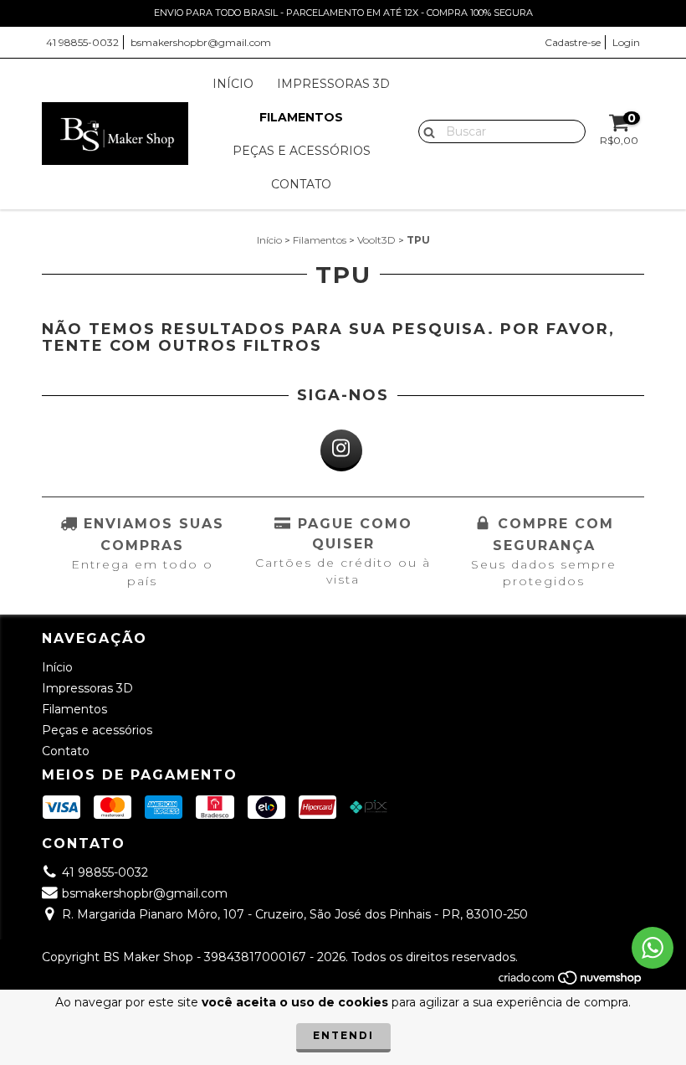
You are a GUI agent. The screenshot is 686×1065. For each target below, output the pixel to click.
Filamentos (301, 117)
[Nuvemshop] (571, 981)
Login (626, 42)
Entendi (343, 1035)
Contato (301, 184)
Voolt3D (376, 240)
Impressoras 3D (333, 83)
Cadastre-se (573, 42)
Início (232, 83)
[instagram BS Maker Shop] (341, 450)
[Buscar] (425, 130)
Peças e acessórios (302, 150)
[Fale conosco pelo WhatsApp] (652, 948)
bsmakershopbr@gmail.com (201, 42)
